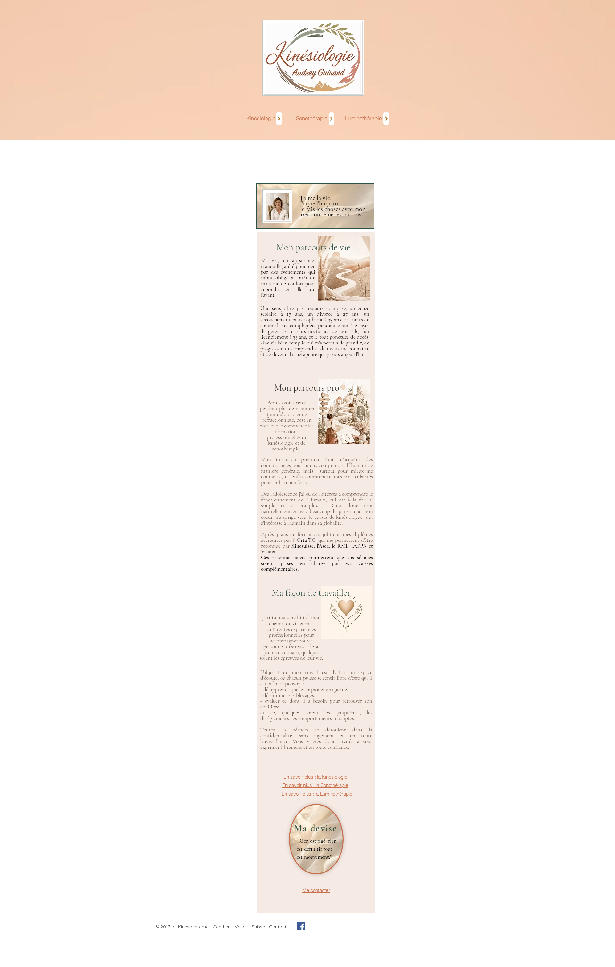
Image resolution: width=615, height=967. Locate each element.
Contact (277, 927)
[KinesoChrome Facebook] (301, 926)
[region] (318, 745)
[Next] (279, 118)
